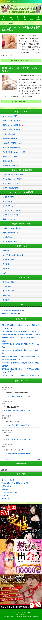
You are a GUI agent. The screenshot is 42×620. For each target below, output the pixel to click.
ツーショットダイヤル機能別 (21, 192)
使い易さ (6, 268)
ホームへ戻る (6, 499)
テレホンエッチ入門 (10, 116)
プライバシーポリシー (9, 492)
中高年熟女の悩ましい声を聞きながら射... (18, 453)
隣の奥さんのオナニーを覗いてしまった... (18, 411)
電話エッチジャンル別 (21, 224)
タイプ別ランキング (21, 277)
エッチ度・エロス (9, 259)
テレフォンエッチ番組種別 (21, 170)
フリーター (7, 286)
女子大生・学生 (8, 282)
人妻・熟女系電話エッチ (11, 232)
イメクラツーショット (10, 215)
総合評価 (6, 250)
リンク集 (5, 495)
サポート (6, 273)
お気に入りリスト (9, 134)
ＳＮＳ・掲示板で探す (10, 188)
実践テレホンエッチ (10, 156)
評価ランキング (21, 246)
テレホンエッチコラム (9, 313)
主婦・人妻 (7, 295)
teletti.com (22, 616)
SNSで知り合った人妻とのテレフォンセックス (21, 69)
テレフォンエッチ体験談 (11, 147)
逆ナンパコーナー (9, 206)
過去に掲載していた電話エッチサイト (15, 483)
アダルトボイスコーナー (11, 201)
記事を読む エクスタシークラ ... (21, 60)
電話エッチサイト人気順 (11, 120)
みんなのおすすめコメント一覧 (14, 152)
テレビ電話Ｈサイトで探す (12, 179)
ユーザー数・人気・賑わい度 (13, 255)
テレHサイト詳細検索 (10, 165)
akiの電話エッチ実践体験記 (11, 310)
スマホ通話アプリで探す (11, 183)
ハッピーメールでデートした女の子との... (18, 425)
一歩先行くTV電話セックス (12, 143)
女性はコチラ (7, 161)
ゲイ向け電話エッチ (10, 241)
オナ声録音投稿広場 (10, 138)
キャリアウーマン (9, 291)
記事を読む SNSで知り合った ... (21, 101)
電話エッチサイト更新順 (13, 129)
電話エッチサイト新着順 (13, 125)
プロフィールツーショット (12, 210)
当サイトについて (8, 480)
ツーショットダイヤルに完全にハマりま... (18, 396)
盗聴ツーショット (9, 219)
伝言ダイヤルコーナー (10, 197)
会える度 (6, 264)
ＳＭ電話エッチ (8, 237)
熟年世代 (6, 300)
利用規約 (5, 489)
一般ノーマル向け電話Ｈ (11, 228)
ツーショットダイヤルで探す (13, 174)
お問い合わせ (6, 486)
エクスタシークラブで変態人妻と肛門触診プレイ (21, 28)
